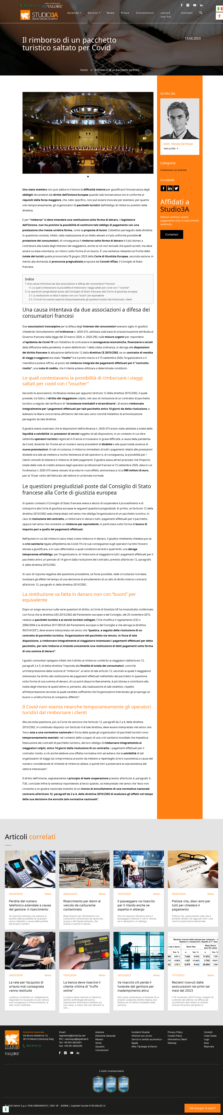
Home (84, 70)
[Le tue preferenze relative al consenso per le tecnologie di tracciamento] (6, 1109)
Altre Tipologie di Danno (144, 1046)
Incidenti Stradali (141, 1032)
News (111, 12)
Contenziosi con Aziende (173, 170)
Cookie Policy (175, 1035)
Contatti (187, 12)
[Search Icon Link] (198, 13)
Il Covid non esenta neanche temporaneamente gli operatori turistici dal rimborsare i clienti (82, 299)
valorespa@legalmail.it (76, 1039)
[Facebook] (163, 188)
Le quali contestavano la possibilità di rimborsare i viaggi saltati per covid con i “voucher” (81, 287)
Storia (98, 1042)
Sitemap (172, 1042)
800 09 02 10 (32, 5)
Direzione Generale (105, 1035)
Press (125, 12)
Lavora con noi (166, 14)
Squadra (99, 1046)
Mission (99, 1039)
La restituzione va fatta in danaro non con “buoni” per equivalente (68, 295)
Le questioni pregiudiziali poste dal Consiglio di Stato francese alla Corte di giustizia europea (82, 291)
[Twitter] (176, 188)
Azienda (73, 12)
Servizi (93, 12)
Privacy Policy (175, 1032)
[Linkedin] (170, 188)
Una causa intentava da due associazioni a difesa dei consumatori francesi (71, 283)
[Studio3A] (39, 15)
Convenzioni (145, 12)
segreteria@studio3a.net (72, 1035)
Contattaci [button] (171, 234)
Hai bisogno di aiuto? (202, 1108)
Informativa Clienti (177, 1039)
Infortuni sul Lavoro (142, 1035)
